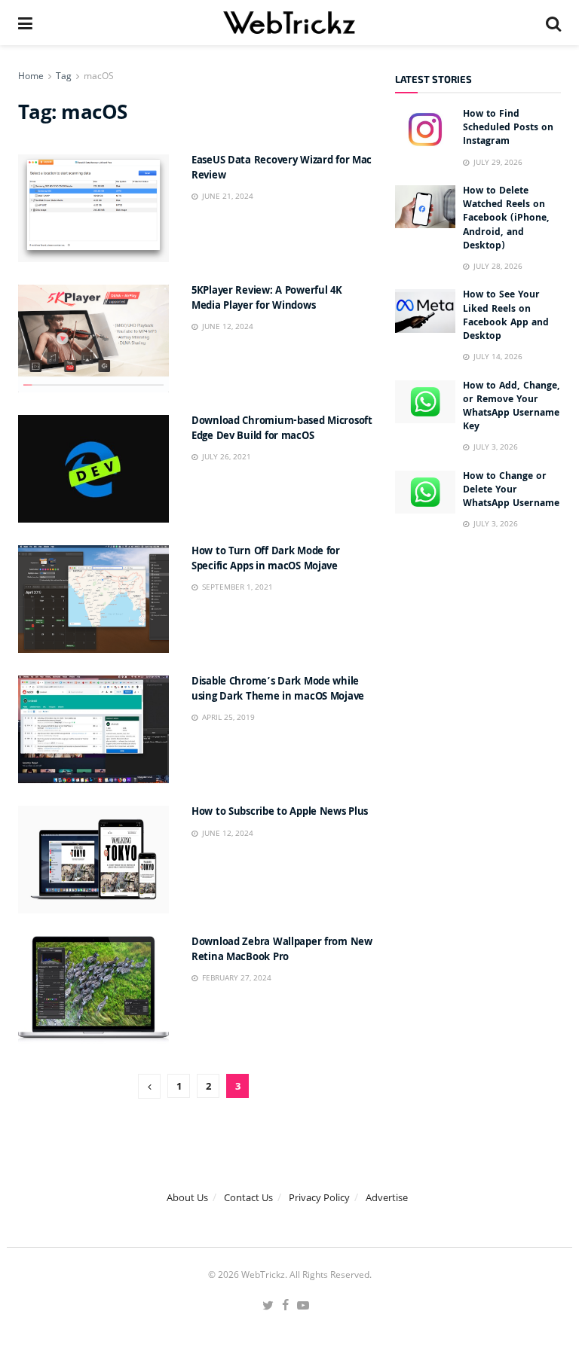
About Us (187, 1197)
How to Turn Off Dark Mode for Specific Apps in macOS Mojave (265, 559)
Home (31, 75)
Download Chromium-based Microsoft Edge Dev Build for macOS (281, 429)
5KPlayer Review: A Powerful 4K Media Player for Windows (266, 299)
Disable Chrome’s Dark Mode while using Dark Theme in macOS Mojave (277, 690)
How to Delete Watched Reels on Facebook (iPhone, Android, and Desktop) (506, 219)
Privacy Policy (319, 1197)
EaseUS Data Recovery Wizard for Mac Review (281, 168)
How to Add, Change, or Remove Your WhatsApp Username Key (511, 407)
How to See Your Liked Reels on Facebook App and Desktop (506, 316)
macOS (99, 75)
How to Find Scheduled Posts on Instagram (508, 128)
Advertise (387, 1197)
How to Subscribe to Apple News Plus (279, 812)
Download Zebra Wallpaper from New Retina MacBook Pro (281, 950)
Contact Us (248, 1197)
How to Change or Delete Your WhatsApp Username (511, 490)
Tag (64, 75)
